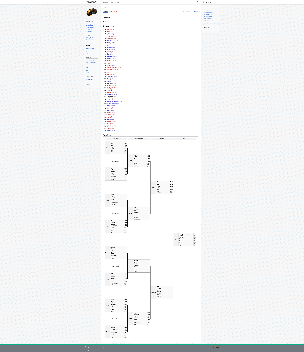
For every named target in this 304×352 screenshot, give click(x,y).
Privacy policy (88, 350)
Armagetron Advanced (92, 2)
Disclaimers (113, 350)
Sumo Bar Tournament (210, 30)
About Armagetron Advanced (101, 350)
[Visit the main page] (92, 11)
